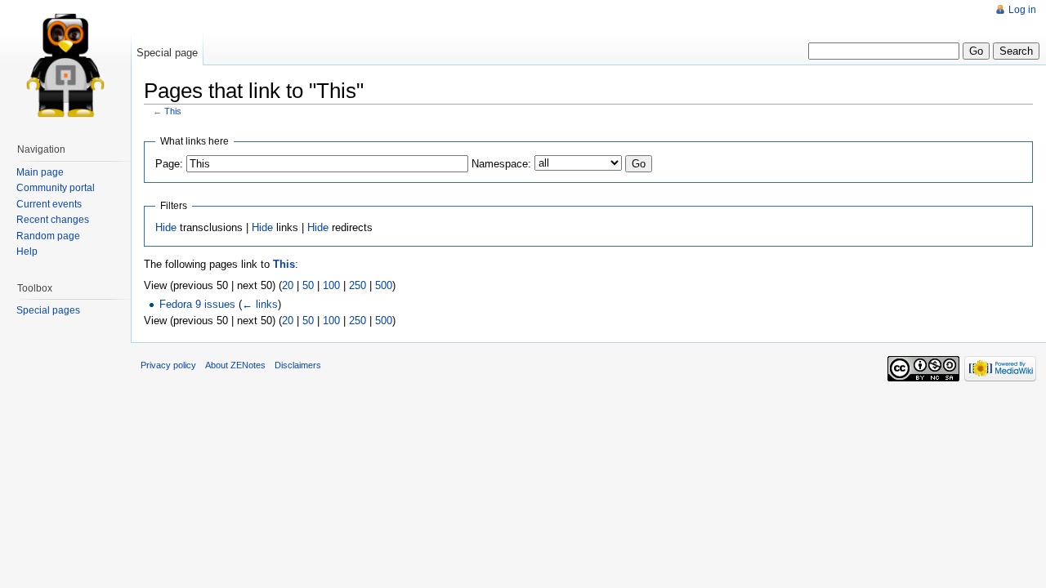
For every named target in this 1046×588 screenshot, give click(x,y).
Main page (40, 172)
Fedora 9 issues (197, 304)
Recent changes (52, 219)
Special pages (48, 310)
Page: (169, 164)
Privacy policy (168, 365)
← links (260, 304)
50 (308, 285)
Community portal (55, 188)
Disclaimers (298, 365)
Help (27, 251)
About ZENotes (235, 365)
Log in (1022, 10)
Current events (49, 204)
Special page (167, 53)
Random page (48, 236)
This (172, 111)
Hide (166, 227)
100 (331, 285)
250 (357, 285)
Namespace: (501, 164)
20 (287, 285)
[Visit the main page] (65, 65)
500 (383, 285)
